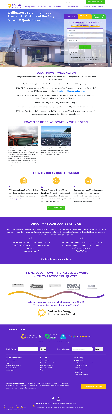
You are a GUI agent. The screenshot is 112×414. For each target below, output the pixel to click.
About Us (77, 368)
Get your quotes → (16, 199)
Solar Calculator (55, 7)
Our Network (78, 360)
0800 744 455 (51, 404)
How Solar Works (11, 361)
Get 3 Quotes (30, 7)
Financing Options (12, 368)
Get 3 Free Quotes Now (95, 2)
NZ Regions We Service (81, 365)
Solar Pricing (10, 363)
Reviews (87, 7)
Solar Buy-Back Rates (46, 368)
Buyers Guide (10, 370)
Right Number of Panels (13, 366)
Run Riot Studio (78, 407)
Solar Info (42, 7)
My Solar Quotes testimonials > (56, 259)
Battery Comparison (46, 365)
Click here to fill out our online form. (71, 91)
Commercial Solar (73, 7)
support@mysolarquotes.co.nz (67, 404)
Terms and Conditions (81, 375)
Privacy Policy (99, 64)
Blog (94, 7)
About (100, 7)
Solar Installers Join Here (93, 386)
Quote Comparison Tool (47, 363)
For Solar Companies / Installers (84, 363)
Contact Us (77, 370)
